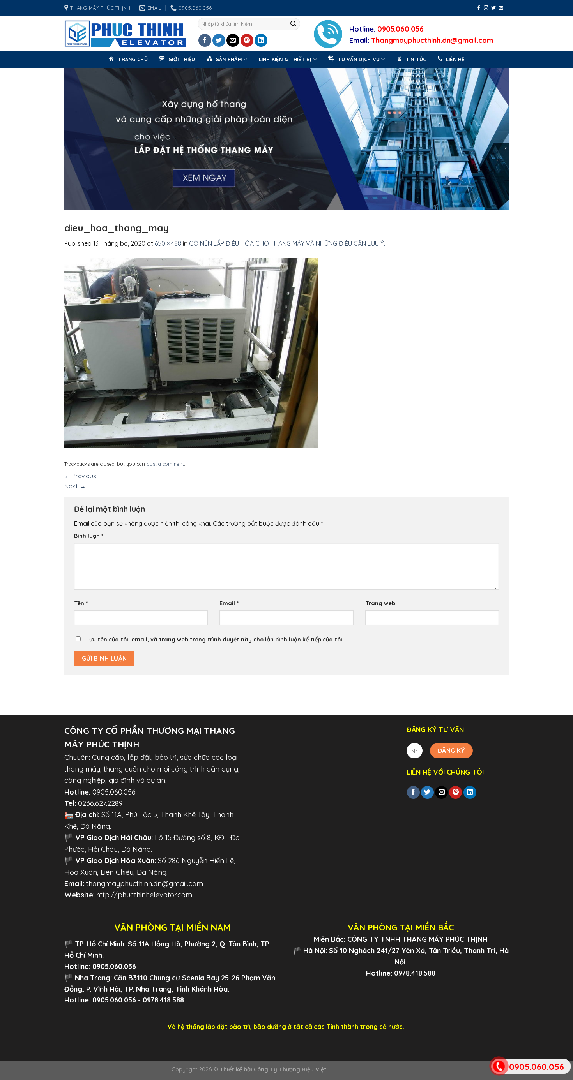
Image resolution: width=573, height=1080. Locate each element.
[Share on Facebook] (204, 40)
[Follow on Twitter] (493, 8)
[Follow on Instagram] (486, 8)
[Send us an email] (501, 8)
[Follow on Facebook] (478, 8)
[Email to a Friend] (232, 40)
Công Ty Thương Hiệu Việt (290, 1069)
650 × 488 (168, 243)
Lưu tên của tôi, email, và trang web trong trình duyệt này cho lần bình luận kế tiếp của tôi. (215, 639)
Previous (74, 137)
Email (229, 603)
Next (499, 137)
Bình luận (88, 535)
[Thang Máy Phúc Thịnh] (125, 33)
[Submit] (293, 24)
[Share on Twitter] (218, 40)
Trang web (380, 603)
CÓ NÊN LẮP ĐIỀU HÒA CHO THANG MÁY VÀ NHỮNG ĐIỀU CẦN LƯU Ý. (287, 243)
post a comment (165, 464)
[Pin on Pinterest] (247, 40)
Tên (81, 603)
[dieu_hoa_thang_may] (191, 352)
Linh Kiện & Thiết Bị (285, 59)
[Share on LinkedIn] (261, 40)
